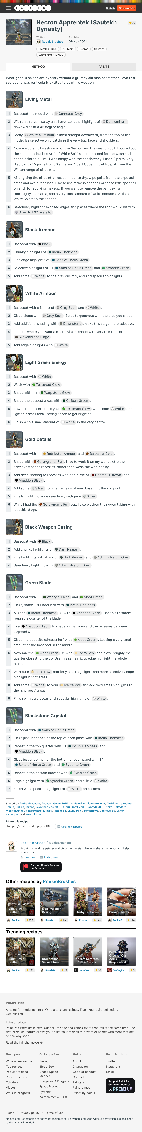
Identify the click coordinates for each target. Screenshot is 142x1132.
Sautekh (99, 48)
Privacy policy (30, 1113)
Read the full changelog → (24, 1042)
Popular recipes (17, 1072)
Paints (104, 66)
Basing (44, 1061)
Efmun (10, 807)
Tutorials (12, 1082)
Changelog (80, 1066)
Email (110, 1072)
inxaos (30, 807)
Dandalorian (77, 803)
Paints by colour (84, 1093)
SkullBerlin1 (74, 810)
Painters (78, 1082)
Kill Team (68, 48)
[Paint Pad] (32, 8)
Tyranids (45, 1092)
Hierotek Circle (48, 48)
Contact (78, 1077)
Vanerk (120, 810)
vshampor (12, 814)
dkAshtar (127, 803)
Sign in (110, 7)
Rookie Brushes (32, 843)
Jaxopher (42, 807)
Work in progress (18, 1093)
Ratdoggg (60, 810)
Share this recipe (17, 821)
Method (38, 66)
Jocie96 (54, 807)
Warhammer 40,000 (51, 54)
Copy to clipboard (71, 826)
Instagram (51, 857)
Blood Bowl (47, 1066)
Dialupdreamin (95, 803)
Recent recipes (16, 1077)
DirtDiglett (112, 803)
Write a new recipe (19, 1061)
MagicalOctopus (16, 810)
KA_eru (65, 807)
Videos (11, 1087)
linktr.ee (30, 857)
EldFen (20, 807)
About (77, 1061)
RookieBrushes (59, 881)
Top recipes (14, 1066)
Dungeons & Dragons (54, 1081)
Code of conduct (85, 1072)
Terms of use (54, 1113)
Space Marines (49, 1086)
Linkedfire (119, 807)
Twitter (111, 1061)
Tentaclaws (91, 810)
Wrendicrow (33, 814)
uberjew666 (107, 810)
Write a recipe (127, 7)
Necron (84, 48)
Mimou (47, 810)
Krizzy (108, 807)
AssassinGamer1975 (55, 803)
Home (10, 1113)
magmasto (35, 810)
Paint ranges (81, 1087)
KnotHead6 (78, 807)
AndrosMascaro (30, 803)
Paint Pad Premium (19, 1028)
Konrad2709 (94, 807)
